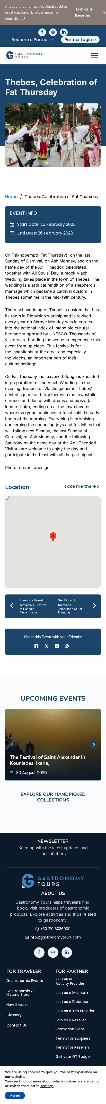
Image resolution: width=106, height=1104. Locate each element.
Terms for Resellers (73, 1047)
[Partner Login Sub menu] (94, 39)
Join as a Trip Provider (75, 1011)
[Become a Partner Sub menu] (51, 39)
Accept (15, 1095)
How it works (17, 1005)
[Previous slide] (12, 744)
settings (47, 1086)
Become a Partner (30, 40)
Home (11, 197)
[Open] (94, 55)
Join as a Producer (72, 1001)
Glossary (14, 1015)
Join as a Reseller (71, 1020)
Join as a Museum (72, 992)
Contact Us (16, 1025)
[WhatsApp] (67, 646)
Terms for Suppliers (73, 1038)
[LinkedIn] (57, 646)
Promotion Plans (70, 1029)
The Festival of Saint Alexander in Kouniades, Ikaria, (47, 760)
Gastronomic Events (24, 980)
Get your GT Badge (73, 1056)
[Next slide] (93, 744)
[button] (53, 537)
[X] (46, 646)
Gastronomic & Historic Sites (20, 992)
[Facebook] (36, 646)
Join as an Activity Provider (70, 981)
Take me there (80, 486)
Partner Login (78, 40)
